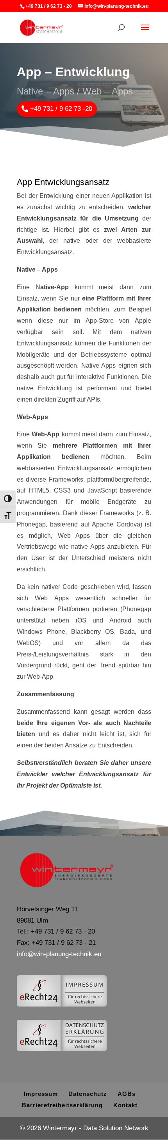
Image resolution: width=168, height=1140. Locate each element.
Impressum (41, 1093)
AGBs (127, 1093)
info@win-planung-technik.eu (59, 954)
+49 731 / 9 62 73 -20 (61, 108)
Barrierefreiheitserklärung (62, 1105)
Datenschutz (87, 1093)
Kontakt (125, 1105)
